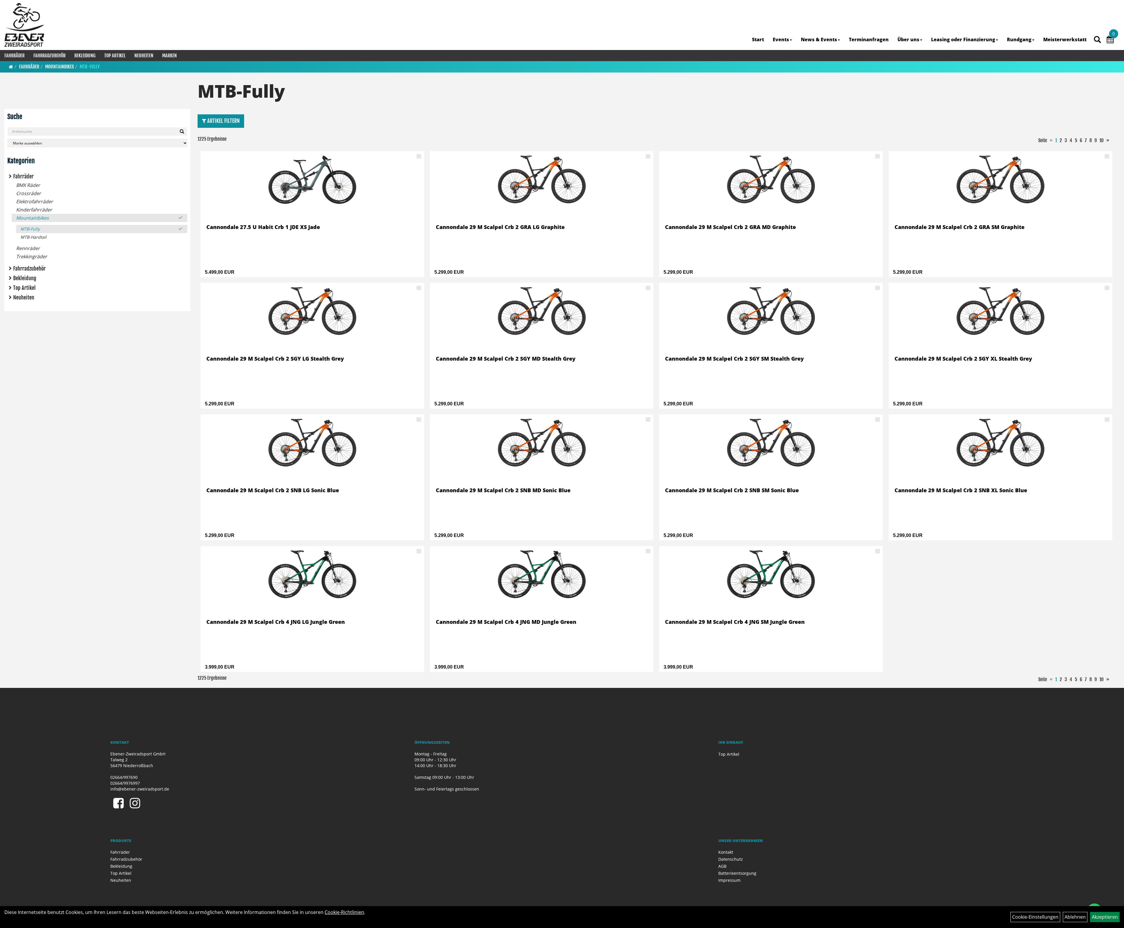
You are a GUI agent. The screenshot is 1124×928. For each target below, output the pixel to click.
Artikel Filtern (223, 121)
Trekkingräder (31, 256)
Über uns (908, 39)
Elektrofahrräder (34, 201)
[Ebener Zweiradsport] (24, 25)
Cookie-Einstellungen (1035, 917)
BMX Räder (28, 185)
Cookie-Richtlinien (344, 912)
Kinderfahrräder (34, 209)
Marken (169, 55)
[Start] (11, 67)
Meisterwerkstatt (1065, 39)
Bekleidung (84, 55)
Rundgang (1019, 39)
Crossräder (28, 193)
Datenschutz (730, 859)
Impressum (729, 880)
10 (1101, 140)
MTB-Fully (90, 67)
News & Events (819, 39)
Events (781, 39)
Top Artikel (115, 55)
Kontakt (725, 852)
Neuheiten (143, 55)
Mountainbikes (59, 67)
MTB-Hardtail (33, 237)
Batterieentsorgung (737, 873)
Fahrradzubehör (49, 55)
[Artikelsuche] (1097, 40)
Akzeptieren (1105, 917)
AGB (722, 866)
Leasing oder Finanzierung (963, 39)
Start (758, 39)
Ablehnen (1075, 917)
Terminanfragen (869, 39)
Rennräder (28, 248)
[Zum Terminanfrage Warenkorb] (1110, 40)
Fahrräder (14, 55)
